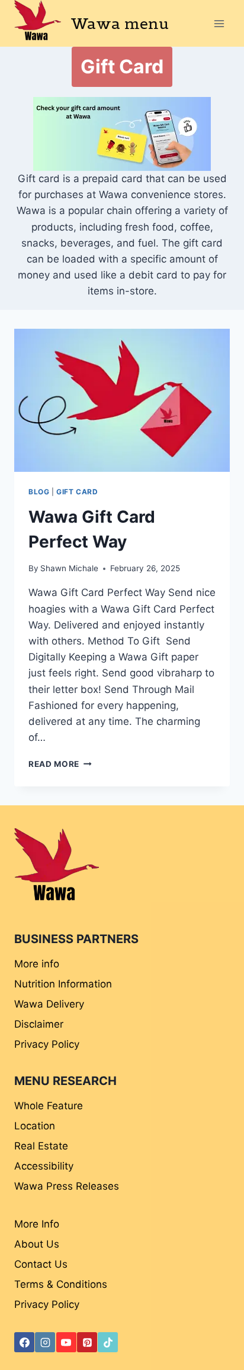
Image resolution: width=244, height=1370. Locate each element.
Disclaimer (38, 1024)
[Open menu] (219, 23)
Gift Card (77, 491)
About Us (36, 1244)
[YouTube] (66, 1342)
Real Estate (41, 1146)
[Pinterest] (87, 1342)
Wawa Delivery (49, 1004)
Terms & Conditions (60, 1284)
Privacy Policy (46, 1044)
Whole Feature (48, 1106)
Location (34, 1126)
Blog (38, 491)
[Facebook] (24, 1342)
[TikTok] (108, 1342)
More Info (36, 1224)
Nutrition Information (63, 984)
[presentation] (122, 400)
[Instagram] (45, 1342)
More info (36, 964)
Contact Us (41, 1264)
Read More (60, 764)
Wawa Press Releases (66, 1186)
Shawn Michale (69, 568)
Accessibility (43, 1166)
